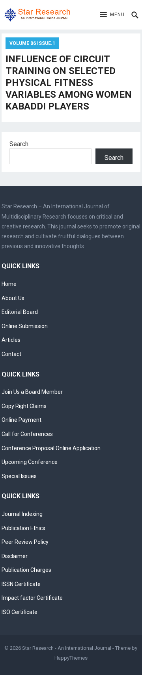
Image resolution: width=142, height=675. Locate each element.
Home (9, 284)
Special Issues (19, 476)
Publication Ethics (23, 528)
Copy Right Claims (24, 406)
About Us (13, 298)
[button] (112, 15)
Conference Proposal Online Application (51, 448)
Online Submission (25, 326)
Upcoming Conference (30, 462)
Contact (11, 354)
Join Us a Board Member (32, 392)
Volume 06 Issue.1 (32, 43)
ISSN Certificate (21, 584)
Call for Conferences (27, 434)
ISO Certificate (19, 612)
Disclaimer (15, 556)
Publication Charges (26, 570)
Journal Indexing (22, 514)
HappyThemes (71, 658)
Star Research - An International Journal (66, 648)
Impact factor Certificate (32, 598)
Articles (11, 340)
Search (18, 144)
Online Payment (21, 420)
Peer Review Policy (25, 542)
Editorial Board (20, 312)
